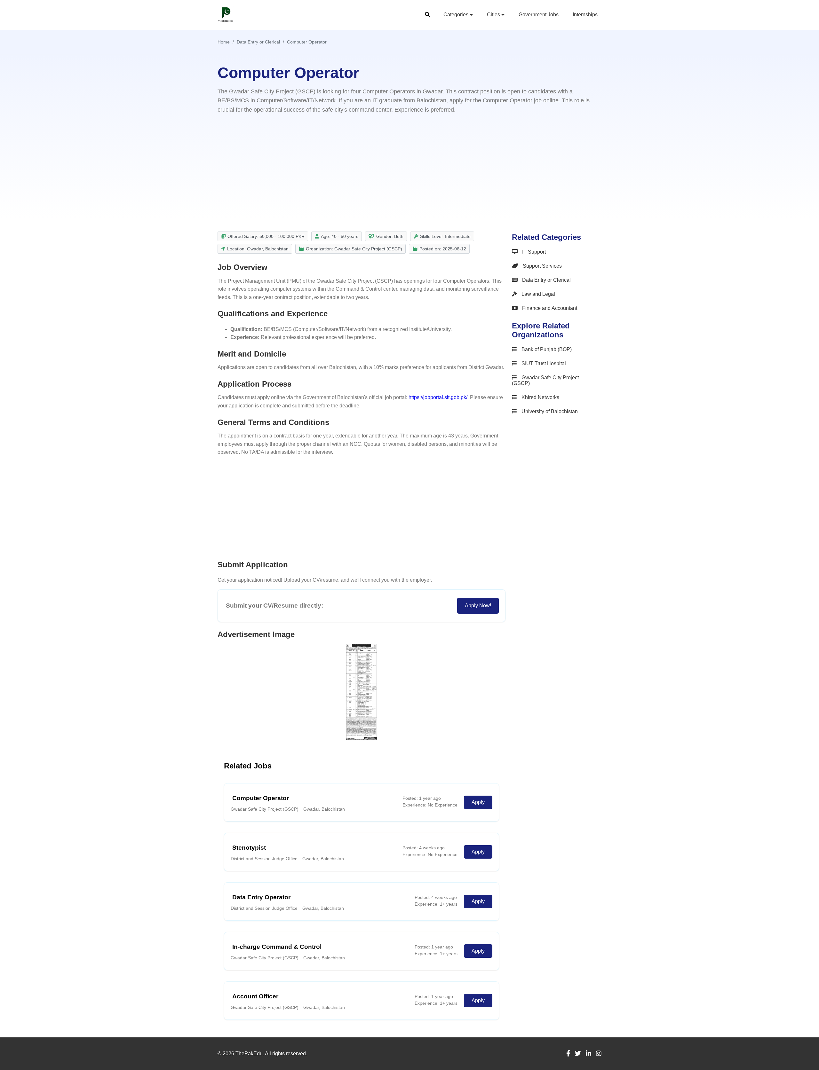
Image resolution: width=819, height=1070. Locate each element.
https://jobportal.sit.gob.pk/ (438, 397)
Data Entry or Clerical (546, 280)
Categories (456, 14)
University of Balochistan (549, 411)
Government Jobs (539, 14)
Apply (478, 802)
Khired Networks (539, 397)
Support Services (541, 266)
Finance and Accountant (549, 308)
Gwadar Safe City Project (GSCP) (545, 380)
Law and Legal (537, 294)
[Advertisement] (409, 164)
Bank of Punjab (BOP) (546, 349)
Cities (494, 14)
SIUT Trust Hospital (543, 363)
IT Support (533, 252)
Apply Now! (478, 605)
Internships (585, 14)
